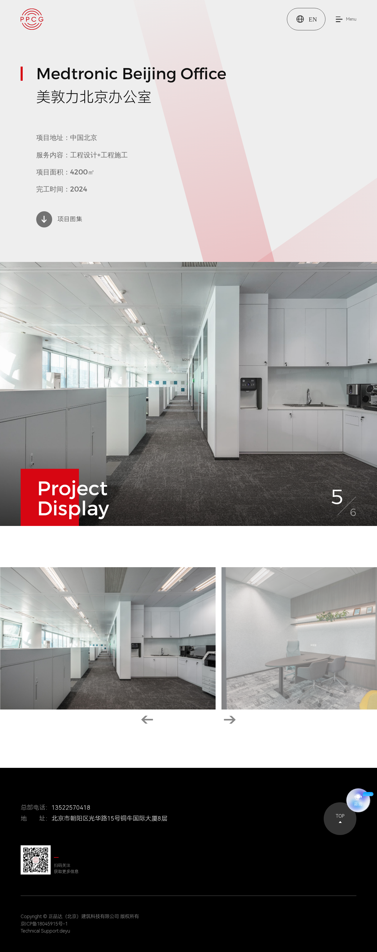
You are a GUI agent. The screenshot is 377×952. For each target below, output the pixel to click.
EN (306, 19)
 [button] (230, 720)
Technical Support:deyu (45, 931)
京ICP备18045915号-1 (44, 924)
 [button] (147, 720)
